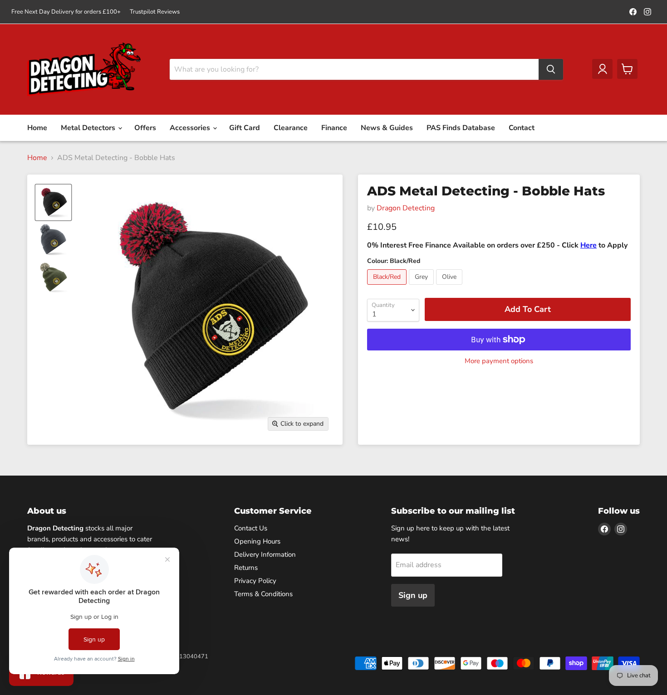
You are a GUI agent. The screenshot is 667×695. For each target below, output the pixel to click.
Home (37, 128)
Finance (334, 128)
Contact (522, 128)
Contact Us (250, 528)
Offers (145, 128)
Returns (246, 567)
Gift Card (244, 128)
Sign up (412, 595)
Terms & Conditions (263, 593)
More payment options (499, 361)
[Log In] (602, 69)
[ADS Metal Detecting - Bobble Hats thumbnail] (53, 202)
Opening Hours (257, 541)
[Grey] (422, 287)
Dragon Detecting (406, 208)
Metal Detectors (89, 128)
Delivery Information (265, 554)
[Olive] (450, 287)
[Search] (551, 69)
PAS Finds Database (461, 128)
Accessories (191, 128)
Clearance (291, 128)
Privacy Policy (255, 580)
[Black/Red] (388, 287)
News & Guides (387, 128)
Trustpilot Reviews (155, 12)
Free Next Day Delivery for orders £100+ (66, 12)
